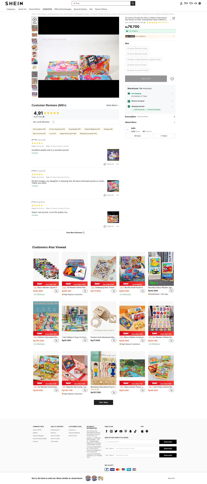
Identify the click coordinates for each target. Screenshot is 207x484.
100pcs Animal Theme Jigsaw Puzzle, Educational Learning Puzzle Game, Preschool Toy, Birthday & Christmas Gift (132, 387)
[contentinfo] (141, 469)
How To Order (55, 436)
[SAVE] (172, 79)
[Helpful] (104, 164)
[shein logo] (14, 3)
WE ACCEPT (109, 465)
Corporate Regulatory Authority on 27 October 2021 (94, 455)
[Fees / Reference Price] (140, 27)
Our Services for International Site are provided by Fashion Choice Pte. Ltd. (93, 433)
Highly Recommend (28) (68, 133)
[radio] (137, 48)
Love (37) (52, 133)
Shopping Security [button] (138, 106)
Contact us (72, 430)
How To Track (55, 438)
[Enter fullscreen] (117, 96)
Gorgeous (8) (108, 129)
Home (34, 14)
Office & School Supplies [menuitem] (62, 9)
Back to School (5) (39, 133)
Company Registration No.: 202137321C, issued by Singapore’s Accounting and (94, 449)
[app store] (142, 432)
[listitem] (46, 275)
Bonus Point (73, 436)
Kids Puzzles (68, 14)
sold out (146, 79)
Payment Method (74, 433)
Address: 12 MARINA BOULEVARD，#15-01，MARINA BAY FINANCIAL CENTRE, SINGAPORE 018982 (94, 441)
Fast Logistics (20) (39, 129)
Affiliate (35, 433)
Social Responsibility (39, 438)
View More (103, 402)
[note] (46, 283)
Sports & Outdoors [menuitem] (80, 9)
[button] (195, 3)
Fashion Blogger (38, 436)
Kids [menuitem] (90, 9)
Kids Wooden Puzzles (81, 14)
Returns (53, 433)
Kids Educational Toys (55, 14)
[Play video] (79, 57)
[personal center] (181, 3)
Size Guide (54, 441)
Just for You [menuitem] (22, 9)
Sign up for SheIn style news (116, 437)
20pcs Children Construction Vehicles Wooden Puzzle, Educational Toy (132, 337)
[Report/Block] (117, 164)
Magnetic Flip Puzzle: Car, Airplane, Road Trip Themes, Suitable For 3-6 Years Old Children (75, 387)
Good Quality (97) (75, 129)
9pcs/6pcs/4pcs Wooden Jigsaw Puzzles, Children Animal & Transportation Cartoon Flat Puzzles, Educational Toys (161, 287)
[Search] (132, 3)
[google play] (147, 432)
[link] (186, 3)
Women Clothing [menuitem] (101, 9)
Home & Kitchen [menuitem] (34, 9)
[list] (121, 431)
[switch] (53, 122)
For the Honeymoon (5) (57, 129)
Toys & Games (42, 14)
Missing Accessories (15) (88, 133)
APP (142, 426)
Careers (35, 441)
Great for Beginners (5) (92, 129)
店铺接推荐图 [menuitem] (47, 9)
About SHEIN (37, 430)
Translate (35, 153)
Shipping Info (55, 430)
